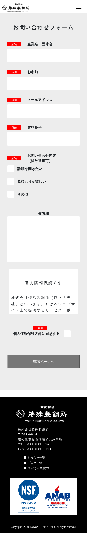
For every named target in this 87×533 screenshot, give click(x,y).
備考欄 (43, 213)
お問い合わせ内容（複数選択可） (41, 158)
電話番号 (34, 127)
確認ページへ (43, 362)
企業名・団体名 (39, 44)
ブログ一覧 (35, 463)
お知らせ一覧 (36, 457)
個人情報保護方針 (39, 468)
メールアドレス (39, 100)
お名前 (32, 72)
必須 (14, 44)
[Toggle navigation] (79, 5)
